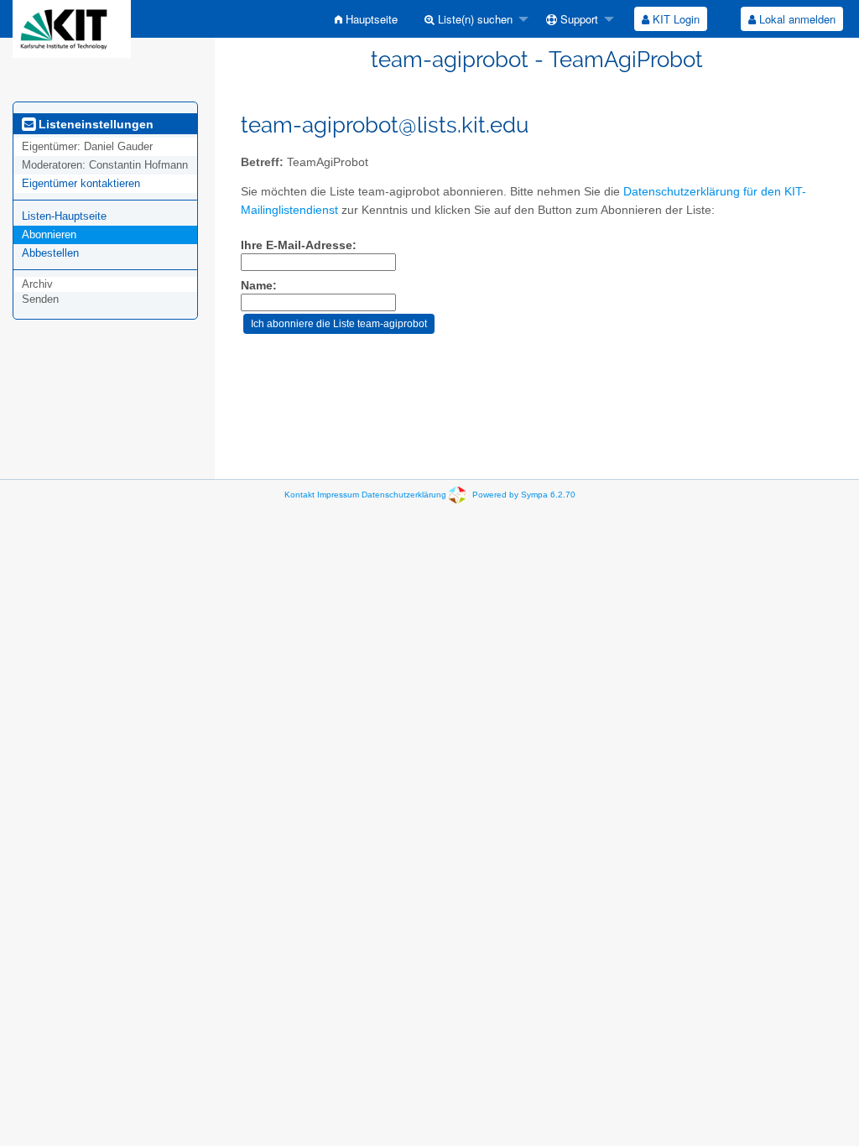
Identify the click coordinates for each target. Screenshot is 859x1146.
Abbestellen (50, 253)
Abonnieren (49, 234)
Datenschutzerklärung (404, 494)
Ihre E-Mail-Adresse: (299, 245)
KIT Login (674, 19)
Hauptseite (370, 19)
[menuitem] (366, 19)
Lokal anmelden (796, 19)
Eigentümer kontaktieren (81, 183)
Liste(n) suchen (474, 19)
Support (577, 19)
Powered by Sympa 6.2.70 (523, 494)
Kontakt (299, 494)
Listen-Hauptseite (64, 216)
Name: (259, 285)
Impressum (338, 494)
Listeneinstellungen (94, 124)
